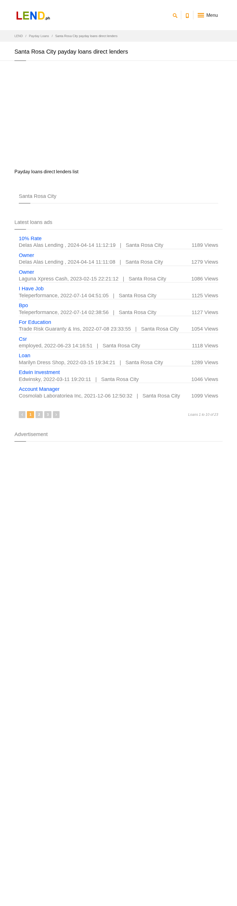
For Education (35, 322)
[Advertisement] (118, 115)
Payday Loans (39, 36)
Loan (24, 355)
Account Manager (39, 389)
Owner (26, 255)
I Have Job (31, 288)
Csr (23, 339)
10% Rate (30, 238)
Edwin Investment (39, 372)
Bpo (23, 305)
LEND (18, 36)
